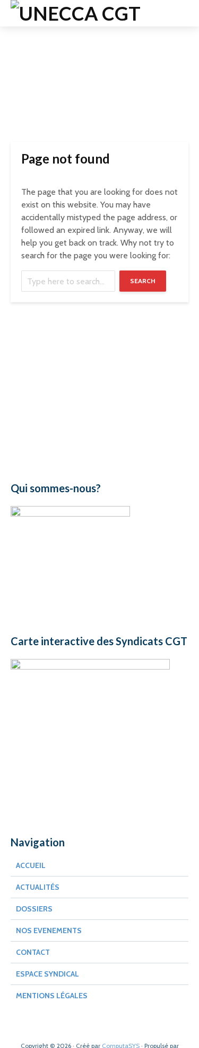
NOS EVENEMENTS (49, 930)
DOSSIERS (34, 909)
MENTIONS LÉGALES (52, 995)
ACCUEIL (31, 865)
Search (142, 281)
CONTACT (33, 952)
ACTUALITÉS (37, 887)
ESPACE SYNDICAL (47, 974)
